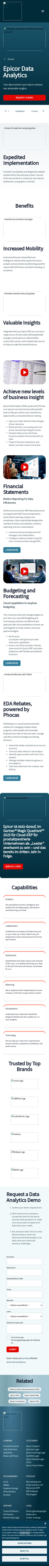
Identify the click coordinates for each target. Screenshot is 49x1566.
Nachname (11, 1267)
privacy (26, 1358)
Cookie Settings (33, 1517)
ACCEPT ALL (24, 1559)
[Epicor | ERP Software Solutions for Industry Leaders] (12, 11)
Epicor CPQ (34, 1401)
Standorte (7, 1452)
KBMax (6, 1485)
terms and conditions (16, 1362)
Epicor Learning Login (35, 1452)
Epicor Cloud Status (34, 1465)
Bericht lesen (13, 866)
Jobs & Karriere (10, 1449)
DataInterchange (10, 1488)
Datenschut (31, 1514)
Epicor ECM (14, 1395)
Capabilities (20, 111)
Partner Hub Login (11, 1517)
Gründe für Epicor (11, 1446)
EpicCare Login (32, 1449)
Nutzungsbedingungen (36, 1511)
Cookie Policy (25, 1532)
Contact (34, 111)
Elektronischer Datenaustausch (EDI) (25, 1389)
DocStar (6, 1494)
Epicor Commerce (17, 1401)
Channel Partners (11, 1511)
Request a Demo (24, 97)
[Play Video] (24, 372)
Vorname (10, 1257)
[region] (24, 1542)
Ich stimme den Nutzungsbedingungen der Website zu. (25, 1340)
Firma (9, 1289)
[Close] (45, 1524)
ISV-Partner (8, 1514)
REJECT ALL (24, 1551)
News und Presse (10, 1456)
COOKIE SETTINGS (24, 1543)
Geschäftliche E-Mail (15, 1278)
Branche (10, 1300)
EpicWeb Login (32, 1456)
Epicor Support (33, 1446)
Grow (5, 1481)
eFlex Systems (9, 1491)
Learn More (12, 550)
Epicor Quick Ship (32, 1395)
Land (9, 1311)
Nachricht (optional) (15, 1322)
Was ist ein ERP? (33, 1488)
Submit (12, 1349)
